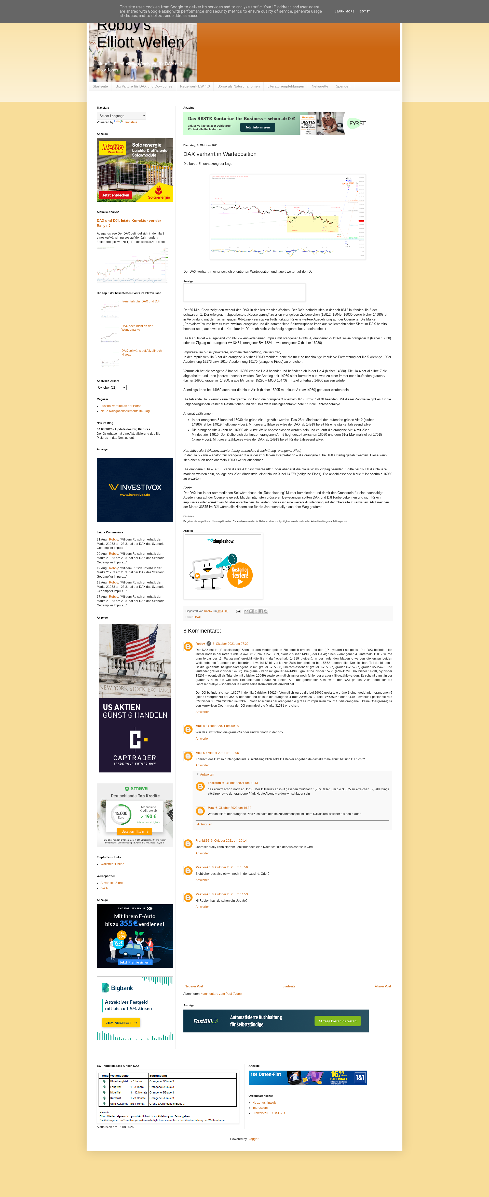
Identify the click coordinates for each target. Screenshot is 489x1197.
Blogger (253, 1139)
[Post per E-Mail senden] (238, 610)
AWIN (104, 888)
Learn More (344, 11)
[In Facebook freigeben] (260, 611)
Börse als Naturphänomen (239, 86)
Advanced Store (112, 883)
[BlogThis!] (251, 611)
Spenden (343, 86)
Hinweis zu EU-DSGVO (268, 1113)
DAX (198, 617)
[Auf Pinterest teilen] (265, 611)
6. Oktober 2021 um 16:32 (233, 808)
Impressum (260, 1108)
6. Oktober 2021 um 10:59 (230, 867)
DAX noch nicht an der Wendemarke (137, 327)
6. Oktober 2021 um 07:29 (231, 644)
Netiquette (320, 86)
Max (199, 726)
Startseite (100, 86)
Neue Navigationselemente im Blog (125, 411)
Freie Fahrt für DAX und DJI (140, 301)
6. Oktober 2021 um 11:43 (240, 783)
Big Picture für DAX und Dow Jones (144, 86)
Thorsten (214, 783)
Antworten (203, 712)
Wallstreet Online (112, 864)
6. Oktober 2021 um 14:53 (230, 894)
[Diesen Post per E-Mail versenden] (246, 611)
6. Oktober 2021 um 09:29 (221, 726)
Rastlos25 (203, 867)
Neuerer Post (194, 986)
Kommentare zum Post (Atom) (221, 994)
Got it (364, 11)
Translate (130, 122)
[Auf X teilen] (256, 611)
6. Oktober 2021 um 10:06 (221, 753)
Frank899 (202, 840)
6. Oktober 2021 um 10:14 (229, 840)
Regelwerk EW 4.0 (195, 86)
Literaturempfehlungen (285, 86)
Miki (198, 753)
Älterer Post (383, 986)
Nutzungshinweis (264, 1102)
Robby (200, 644)
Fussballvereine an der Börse (121, 406)
